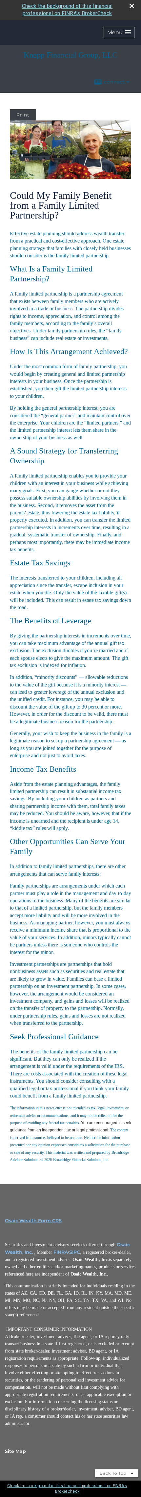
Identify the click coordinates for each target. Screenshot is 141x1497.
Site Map (15, 1451)
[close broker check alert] (131, 6)
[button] (119, 32)
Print (23, 115)
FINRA (60, 1252)
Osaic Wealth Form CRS (33, 1221)
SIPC (74, 1252)
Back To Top (114, 1473)
